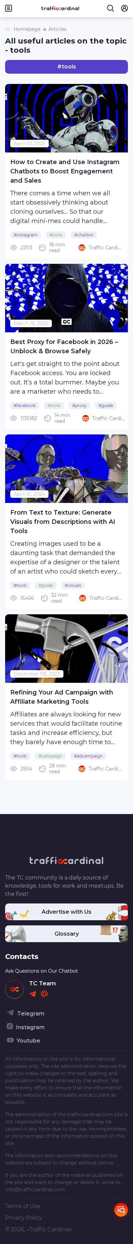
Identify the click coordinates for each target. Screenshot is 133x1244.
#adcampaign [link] (88, 756)
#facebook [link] (24, 405)
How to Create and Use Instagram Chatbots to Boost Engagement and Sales (65, 171)
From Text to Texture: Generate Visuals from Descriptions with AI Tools (62, 522)
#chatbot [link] (83, 234)
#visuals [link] (73, 585)
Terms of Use (22, 1206)
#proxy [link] (79, 405)
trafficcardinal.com (90, 1114)
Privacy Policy (23, 1218)
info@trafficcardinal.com (35, 1189)
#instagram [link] (26, 234)
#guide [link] (106, 405)
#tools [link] (55, 234)
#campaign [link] (50, 756)
